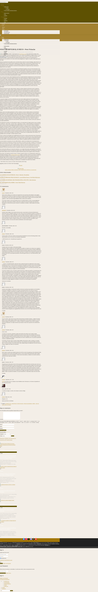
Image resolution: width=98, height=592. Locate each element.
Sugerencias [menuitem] (6, 586)
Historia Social (10, 460)
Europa (9, 543)
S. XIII (11, 497)
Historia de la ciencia (6, 477)
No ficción (7, 9)
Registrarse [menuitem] (4, 588)
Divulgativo (9, 464)
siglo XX (27, 546)
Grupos (5, 19)
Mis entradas (6, 30)
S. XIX (7, 482)
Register (4, 563)
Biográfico (1, 480)
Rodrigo (1, 51)
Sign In (10, 573)
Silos (13, 497)
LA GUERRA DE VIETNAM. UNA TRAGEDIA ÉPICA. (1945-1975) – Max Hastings (18, 180)
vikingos (32, 546)
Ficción (7, 8)
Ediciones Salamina (44, 542)
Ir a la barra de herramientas (4, 579)
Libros (3, 5)
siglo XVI (24, 546)
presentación (31, 545)
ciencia (1, 482)
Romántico (2, 516)
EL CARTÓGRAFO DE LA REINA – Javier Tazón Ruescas (12, 182)
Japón (4, 545)
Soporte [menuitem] (5, 585)
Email (1, 426)
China (14, 464)
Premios (27, 545)
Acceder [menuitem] (3, 587)
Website (1, 428)
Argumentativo (2, 535)
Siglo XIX (20, 546)
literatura (9, 545)
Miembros (5, 20)
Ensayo (53, 542)
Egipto (51, 542)
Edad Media (36, 542)
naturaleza (4, 482)
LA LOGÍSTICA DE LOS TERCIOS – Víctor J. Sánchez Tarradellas (14, 174)
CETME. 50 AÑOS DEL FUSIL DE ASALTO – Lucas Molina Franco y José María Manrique (20, 177)
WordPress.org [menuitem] (6, 581)
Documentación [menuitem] (6, 582)
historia (39, 543)
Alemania (14, 542)
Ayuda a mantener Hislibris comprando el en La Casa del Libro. (20, 169)
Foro (5, 22)
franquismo (9, 535)
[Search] (8, 2)
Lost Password (8, 563)
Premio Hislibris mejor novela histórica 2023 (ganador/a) (8, 495)
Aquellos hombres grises (15, 154)
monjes (8, 497)
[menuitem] (50, 590)
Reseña (3, 381)
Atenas (29, 542)
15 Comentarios (12, 51)
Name (1, 424)
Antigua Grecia (20, 542)
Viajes (30, 546)
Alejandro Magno (9, 542)
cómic (32, 542)
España (1, 543)
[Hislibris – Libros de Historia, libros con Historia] (8, 35)
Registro (3, 29)
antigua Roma (26, 542)
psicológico (14, 515)
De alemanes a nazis (22, 53)
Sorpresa (1, 541)
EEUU (48, 542)
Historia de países (22, 51)
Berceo (1, 497)
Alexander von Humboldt (10, 480)
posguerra (13, 535)
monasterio (5, 497)
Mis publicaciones (7, 32)
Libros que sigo (6, 33)
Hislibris (34, 543)
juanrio (3, 192)
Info (2, 11)
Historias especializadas (29, 51)
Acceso (3, 28)
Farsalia (3, 379)
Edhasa (40, 542)
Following (3, 27)
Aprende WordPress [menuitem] (7, 583)
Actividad (5, 18)
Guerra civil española (28, 543)
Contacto (5, 15)
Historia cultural (5, 460)
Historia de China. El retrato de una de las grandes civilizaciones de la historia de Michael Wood (8, 457)
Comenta (1, 419)
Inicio (3, 4)
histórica (49, 543)
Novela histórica (22, 545)
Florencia (7, 516)
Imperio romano (55, 543)
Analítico (12, 533)
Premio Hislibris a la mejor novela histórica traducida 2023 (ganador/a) (8, 514)
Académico (9, 533)
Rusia (49, 545)
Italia (10, 516)
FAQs (5, 14)
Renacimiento (5, 518)
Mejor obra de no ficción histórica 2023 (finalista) (8, 463)
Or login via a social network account (6, 560)
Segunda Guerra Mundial (9, 546)
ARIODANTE (4, 210)
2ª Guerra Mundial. (3, 542)
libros (7, 545)
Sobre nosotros (6, 13)
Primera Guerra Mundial (39, 545)
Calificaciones (6, 6)
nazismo (13, 545)
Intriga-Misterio (10, 496)
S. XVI (8, 518)
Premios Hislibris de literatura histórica (10, 10)
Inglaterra (1, 545)
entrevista (56, 542)
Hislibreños (4, 16)
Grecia (18, 543)
